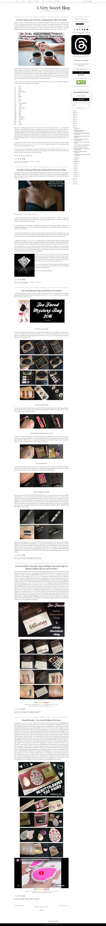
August (75, 163)
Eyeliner (24, 558)
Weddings (25, 162)
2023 (74, 114)
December (76, 128)
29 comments (38, 557)
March (75, 172)
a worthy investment (30, 240)
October (75, 159)
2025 (74, 110)
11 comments (37, 161)
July (75, 165)
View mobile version (41, 906)
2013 (74, 182)
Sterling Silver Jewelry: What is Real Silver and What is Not (32, 144)
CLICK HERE (26, 752)
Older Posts (63, 905)
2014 (74, 180)
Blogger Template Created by (53, 924)
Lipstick (35, 558)
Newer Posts (19, 905)
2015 (74, 178)
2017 (74, 125)
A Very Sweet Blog (53, 7)
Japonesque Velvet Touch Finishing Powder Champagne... (82, 155)
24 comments (37, 898)
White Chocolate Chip (37, 576)
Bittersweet (25, 712)
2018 (74, 123)
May (75, 168)
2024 (74, 112)
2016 (74, 127)
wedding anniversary (62, 29)
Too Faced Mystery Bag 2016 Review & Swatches (41, 290)
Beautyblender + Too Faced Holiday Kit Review (41, 720)
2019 (74, 121)
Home (17, 1)
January (75, 176)
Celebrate (57, 1)
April (75, 170)
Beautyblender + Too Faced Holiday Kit (29, 723)
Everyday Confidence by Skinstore (80, 146)
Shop (43, 1)
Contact (23, 1)
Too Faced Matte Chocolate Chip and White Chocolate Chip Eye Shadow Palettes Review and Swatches (41, 567)
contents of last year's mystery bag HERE (48, 295)
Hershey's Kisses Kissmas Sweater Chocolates (80, 152)
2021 (74, 118)
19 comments (38, 282)
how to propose (28, 246)
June (75, 167)
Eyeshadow (29, 558)
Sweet (31, 899)
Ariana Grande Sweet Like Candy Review (82, 145)
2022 (74, 116)
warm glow (45, 752)
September (76, 161)
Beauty (30, 1)
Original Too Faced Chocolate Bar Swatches (37, 583)
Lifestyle (49, 1)
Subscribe (81, 99)
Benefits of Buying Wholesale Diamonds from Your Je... (82, 134)
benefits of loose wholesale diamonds (28, 214)
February (76, 174)
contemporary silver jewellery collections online (26, 75)
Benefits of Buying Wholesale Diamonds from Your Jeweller (41, 170)
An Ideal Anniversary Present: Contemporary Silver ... (79, 131)
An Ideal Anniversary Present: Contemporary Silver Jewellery (41, 20)
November (76, 158)
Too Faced (39, 558)
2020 (74, 119)
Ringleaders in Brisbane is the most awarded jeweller (46, 254)
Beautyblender (25, 899)
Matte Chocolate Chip (50, 575)
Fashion (37, 1)
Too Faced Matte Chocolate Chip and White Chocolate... (81, 139)
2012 (74, 183)
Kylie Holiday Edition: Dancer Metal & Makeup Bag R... (81, 149)
